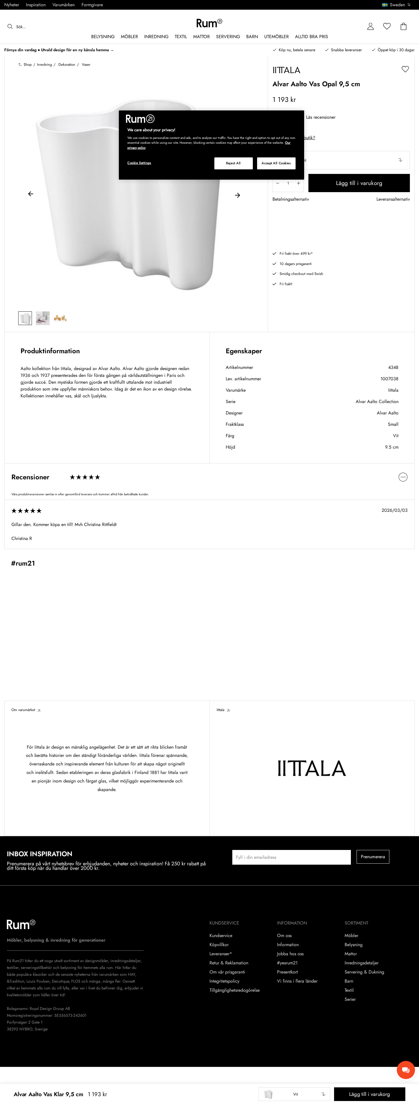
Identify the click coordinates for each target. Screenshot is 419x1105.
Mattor (351, 954)
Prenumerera (373, 856)
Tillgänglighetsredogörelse (235, 990)
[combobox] (397, 5)
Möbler (351, 935)
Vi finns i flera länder (297, 981)
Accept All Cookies (276, 163)
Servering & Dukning (364, 972)
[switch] (209, 476)
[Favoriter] (387, 26)
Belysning (354, 944)
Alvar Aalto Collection (377, 401)
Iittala (393, 390)
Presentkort (287, 972)
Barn (349, 981)
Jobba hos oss (290, 954)
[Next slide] (237, 194)
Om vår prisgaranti (227, 972)
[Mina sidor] (370, 26)
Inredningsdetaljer (362, 963)
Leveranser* (221, 954)
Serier (350, 999)
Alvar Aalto (387, 413)
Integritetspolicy (224, 981)
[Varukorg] (403, 26)
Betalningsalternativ (290, 199)
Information (288, 944)
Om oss (284, 935)
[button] (398, 5)
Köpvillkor (219, 944)
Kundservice (221, 935)
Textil (349, 990)
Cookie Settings (139, 163)
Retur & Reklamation (229, 963)
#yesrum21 (287, 963)
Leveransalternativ (393, 199)
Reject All (233, 163)
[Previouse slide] (30, 194)
